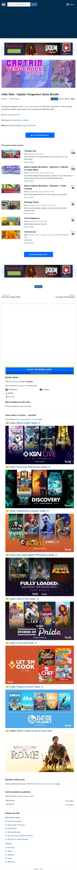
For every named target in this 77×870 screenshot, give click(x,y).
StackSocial (39, 804)
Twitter (10, 851)
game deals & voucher (29, 419)
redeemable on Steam (20, 120)
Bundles (4, 99)
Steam (10, 858)
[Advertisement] (38, 23)
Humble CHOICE (27, 125)
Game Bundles (14, 99)
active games (19, 385)
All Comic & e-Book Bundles (18, 839)
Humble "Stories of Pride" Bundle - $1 (24, 599)
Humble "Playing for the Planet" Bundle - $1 (26, 687)
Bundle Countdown (15, 821)
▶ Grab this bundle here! (11, 114)
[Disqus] (38, 333)
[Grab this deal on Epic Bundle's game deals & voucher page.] (39, 445)
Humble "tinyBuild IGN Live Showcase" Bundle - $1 (29, 511)
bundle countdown (49, 784)
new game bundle (33, 106)
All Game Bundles (14, 832)
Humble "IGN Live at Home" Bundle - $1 (25, 423)
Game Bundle (14, 381)
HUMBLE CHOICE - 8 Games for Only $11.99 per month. (31, 731)
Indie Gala (38, 287)
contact (36, 869)
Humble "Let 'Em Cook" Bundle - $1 (23, 643)
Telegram (11, 854)
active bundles (24, 796)
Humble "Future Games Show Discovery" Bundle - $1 (30, 467)
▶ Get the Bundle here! (40, 135)
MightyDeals (39, 800)
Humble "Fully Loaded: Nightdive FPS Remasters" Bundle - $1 (33, 555)
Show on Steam (29, 162)
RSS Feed (11, 862)
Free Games (12, 828)
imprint (41, 869)
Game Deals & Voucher (16, 825)
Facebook (11, 847)
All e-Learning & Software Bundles (20, 835)
